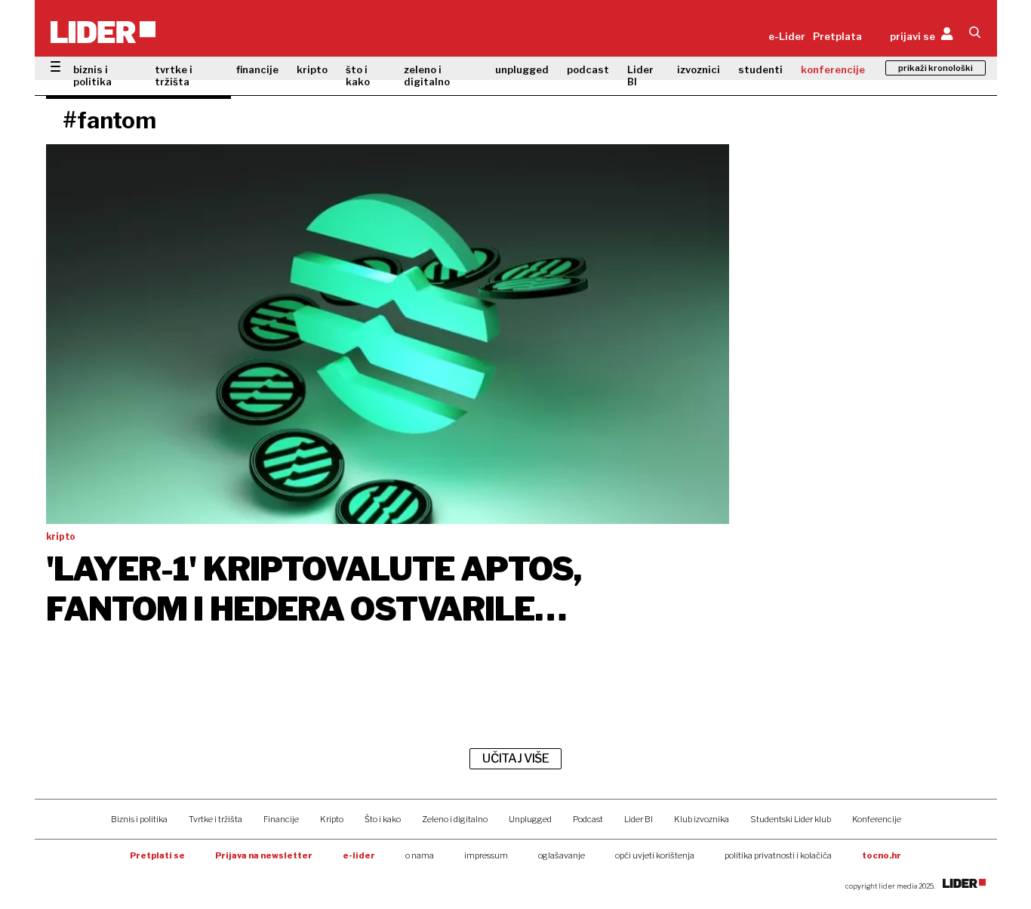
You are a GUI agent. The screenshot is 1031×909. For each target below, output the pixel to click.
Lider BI (640, 75)
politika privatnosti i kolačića (778, 855)
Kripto (331, 819)
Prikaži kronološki (935, 68)
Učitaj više (515, 758)
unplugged (522, 69)
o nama (419, 855)
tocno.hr (881, 855)
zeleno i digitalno (427, 75)
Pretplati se (157, 855)
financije (257, 69)
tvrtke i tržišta (173, 75)
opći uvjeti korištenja (654, 855)
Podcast (588, 819)
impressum (486, 855)
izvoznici (698, 69)
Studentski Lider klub (790, 819)
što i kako (358, 75)
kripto (312, 69)
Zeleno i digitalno (455, 819)
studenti (760, 69)
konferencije (833, 69)
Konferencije (876, 819)
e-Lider (786, 36)
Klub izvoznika (701, 819)
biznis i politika (92, 75)
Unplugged (530, 819)
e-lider (359, 855)
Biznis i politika (139, 819)
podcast (588, 69)
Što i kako (383, 819)
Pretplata (837, 36)
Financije (281, 819)
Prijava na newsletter (263, 855)
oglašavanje (561, 855)
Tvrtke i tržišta (215, 819)
